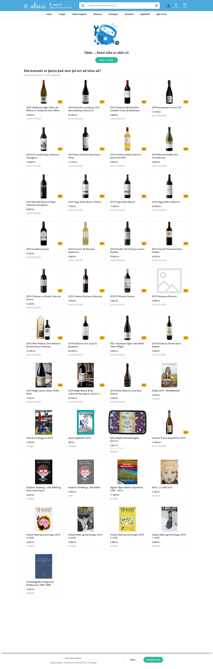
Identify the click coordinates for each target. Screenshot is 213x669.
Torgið (62, 14)
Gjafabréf (145, 14)
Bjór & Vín (161, 14)
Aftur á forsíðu (106, 60)
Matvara (97, 14)
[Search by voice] (156, 5)
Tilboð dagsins (79, 14)
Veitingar (113, 14)
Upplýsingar (56, 662)
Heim (49, 14)
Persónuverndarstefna (75, 662)
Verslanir (129, 14)
